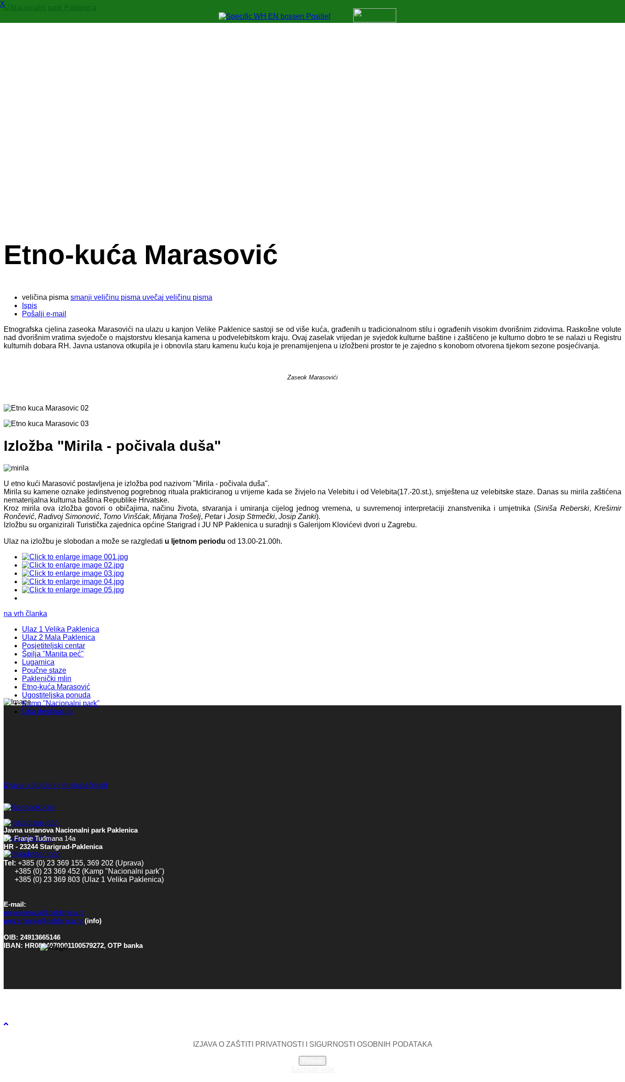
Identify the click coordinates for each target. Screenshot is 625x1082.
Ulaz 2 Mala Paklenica (58, 637)
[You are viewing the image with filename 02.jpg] (73, 565)
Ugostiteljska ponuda (56, 695)
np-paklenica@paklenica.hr (44, 912)
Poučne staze (44, 670)
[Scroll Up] (6, 1024)
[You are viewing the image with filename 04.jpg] (73, 581)
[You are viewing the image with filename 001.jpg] (75, 557)
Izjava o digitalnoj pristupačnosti (56, 785)
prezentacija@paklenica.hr (43, 921)
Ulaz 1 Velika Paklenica (60, 629)
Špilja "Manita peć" (53, 654)
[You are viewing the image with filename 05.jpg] (73, 590)
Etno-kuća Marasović (56, 687)
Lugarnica (38, 662)
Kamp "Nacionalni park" (61, 703)
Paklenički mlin (46, 678)
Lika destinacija (47, 711)
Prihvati (312, 1060)
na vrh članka (25, 613)
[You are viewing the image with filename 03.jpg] (73, 573)
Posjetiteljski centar (53, 645)
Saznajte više (312, 1069)
